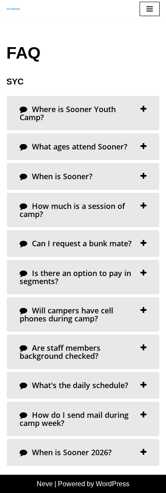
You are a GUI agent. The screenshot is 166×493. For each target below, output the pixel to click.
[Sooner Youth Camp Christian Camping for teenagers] (15, 9)
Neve (45, 483)
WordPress (112, 483)
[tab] (83, 113)
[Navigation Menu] (150, 9)
